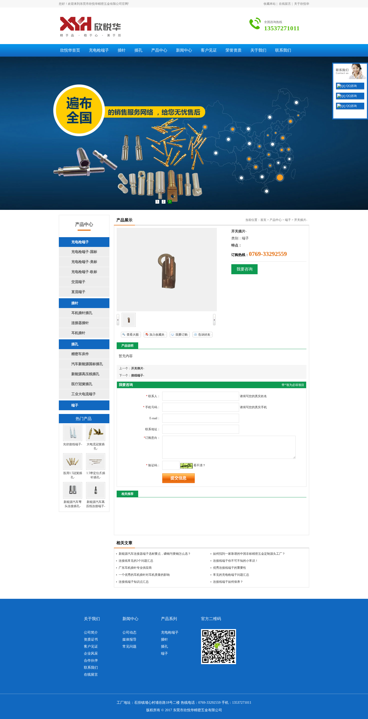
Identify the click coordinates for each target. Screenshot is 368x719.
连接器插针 (80, 323)
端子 (74, 405)
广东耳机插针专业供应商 (135, 567)
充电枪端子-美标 (84, 262)
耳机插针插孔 (81, 313)
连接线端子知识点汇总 (134, 582)
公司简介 (91, 632)
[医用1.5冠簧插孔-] (72, 469)
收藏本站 (270, 4)
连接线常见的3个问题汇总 (136, 560)
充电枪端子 (99, 50)
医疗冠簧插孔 (81, 384)
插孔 (138, 50)
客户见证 (209, 50)
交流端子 (78, 282)
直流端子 (78, 292)
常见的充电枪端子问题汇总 (231, 575)
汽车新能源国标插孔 (87, 364)
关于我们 (258, 50)
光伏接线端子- (72, 444)
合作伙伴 (91, 660)
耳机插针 (78, 333)
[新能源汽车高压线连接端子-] (95, 497)
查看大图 (133, 334)
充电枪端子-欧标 (84, 272)
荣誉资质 (234, 50)
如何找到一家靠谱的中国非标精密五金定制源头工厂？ (249, 553)
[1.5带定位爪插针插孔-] (95, 469)
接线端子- (137, 375)
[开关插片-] (129, 326)
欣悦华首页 (70, 50)
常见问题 (129, 646)
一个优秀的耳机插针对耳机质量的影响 (144, 575)
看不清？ (200, 465)
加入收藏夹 (156, 334)
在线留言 (285, 4)
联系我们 (283, 50)
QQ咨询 (351, 86)
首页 (263, 220)
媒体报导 (129, 639)
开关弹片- (137, 368)
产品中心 (159, 50)
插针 (122, 50)
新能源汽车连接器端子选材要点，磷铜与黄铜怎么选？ (155, 553)
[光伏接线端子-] (72, 440)
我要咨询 (245, 269)
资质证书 (91, 639)
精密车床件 (80, 354)
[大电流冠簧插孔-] (95, 440)
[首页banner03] (184, 133)
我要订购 (181, 334)
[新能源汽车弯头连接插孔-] (72, 497)
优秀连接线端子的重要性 (229, 567)
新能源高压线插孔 (85, 374)
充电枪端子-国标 (84, 252)
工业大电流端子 (83, 394)
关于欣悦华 (301, 4)
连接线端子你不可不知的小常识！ (235, 560)
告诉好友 (204, 334)
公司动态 (129, 632)
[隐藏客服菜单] (350, 72)
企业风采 (91, 653)
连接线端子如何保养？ (228, 582)
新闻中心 (184, 50)
